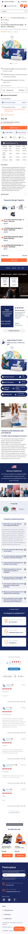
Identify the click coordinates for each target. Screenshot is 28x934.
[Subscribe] (24, 875)
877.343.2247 (13, 622)
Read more (14, 727)
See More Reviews (14, 330)
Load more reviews (14, 812)
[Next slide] (26, 844)
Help (23, 268)
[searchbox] (8, 676)
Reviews (8, 268)
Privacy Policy (20, 878)
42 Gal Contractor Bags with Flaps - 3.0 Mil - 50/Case (7, 847)
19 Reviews (10, 31)
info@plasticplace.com (16, 632)
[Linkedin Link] (4, 899)
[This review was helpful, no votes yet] (21, 701)
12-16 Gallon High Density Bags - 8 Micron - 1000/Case (13, 246)
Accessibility (5, 930)
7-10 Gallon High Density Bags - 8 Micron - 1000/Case (13, 229)
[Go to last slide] (2, 844)
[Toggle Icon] (2, 6)
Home (5, 17)
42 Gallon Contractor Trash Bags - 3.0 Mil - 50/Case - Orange (19, 847)
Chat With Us (13, 643)
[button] (25, 6)
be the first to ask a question (14, 824)
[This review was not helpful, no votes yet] (24, 701)
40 (8, 17)
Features (14, 268)
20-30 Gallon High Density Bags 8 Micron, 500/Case (13, 237)
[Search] (25, 11)
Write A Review (14, 669)
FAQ (19, 268)
